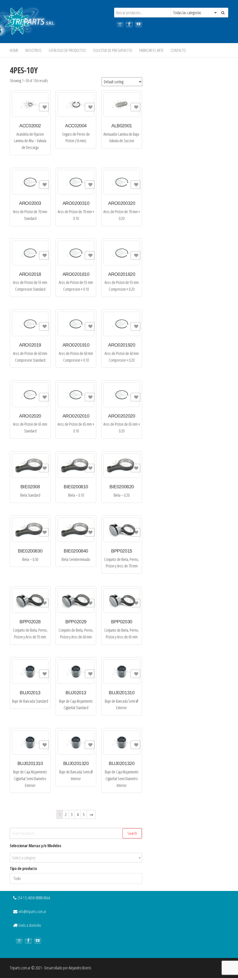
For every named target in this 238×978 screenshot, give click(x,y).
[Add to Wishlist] (44, 107)
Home (14, 50)
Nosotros (33, 50)
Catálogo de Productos (67, 50)
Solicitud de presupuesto (112, 50)
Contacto (178, 50)
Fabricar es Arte (151, 50)
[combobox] (76, 858)
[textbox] (76, 857)
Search (132, 833)
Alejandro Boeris (80, 968)
